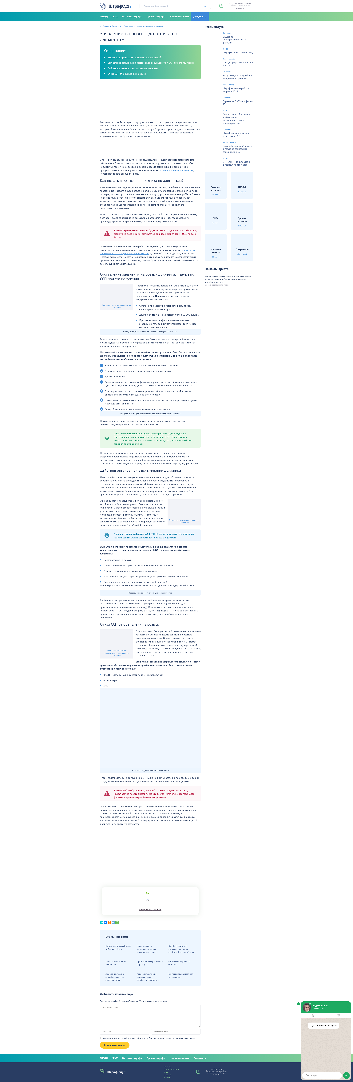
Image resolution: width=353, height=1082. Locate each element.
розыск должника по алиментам (176, 170)
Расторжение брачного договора (179, 963)
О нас (166, 1072)
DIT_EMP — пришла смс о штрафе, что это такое (236, 163)
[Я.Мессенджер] (101, 922)
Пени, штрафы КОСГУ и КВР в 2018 (238, 64)
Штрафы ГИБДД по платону (238, 52)
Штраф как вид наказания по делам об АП (237, 134)
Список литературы (171, 1069)
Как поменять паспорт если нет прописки (181, 975)
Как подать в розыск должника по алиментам (116, 306)
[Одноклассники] (109, 922)
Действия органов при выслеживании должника (133, 68)
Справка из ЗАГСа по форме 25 (238, 103)
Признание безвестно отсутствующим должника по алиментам (117, 653)
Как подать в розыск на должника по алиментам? (134, 57)
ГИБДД (104, 16)
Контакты (167, 1067)
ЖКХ (115, 16)
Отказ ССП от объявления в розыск (127, 73)
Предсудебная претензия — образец (150, 963)
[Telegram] (113, 922)
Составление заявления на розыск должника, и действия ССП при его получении (151, 62)
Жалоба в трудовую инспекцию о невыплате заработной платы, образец (181, 949)
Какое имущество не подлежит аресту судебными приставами (148, 976)
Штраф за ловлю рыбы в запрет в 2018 (236, 90)
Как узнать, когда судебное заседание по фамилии (237, 77)
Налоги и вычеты (179, 16)
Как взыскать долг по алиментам (115, 963)
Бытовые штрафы (132, 16)
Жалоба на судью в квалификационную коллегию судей (114, 976)
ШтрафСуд (120, 6)
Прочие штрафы (156, 16)
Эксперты (167, 1075)
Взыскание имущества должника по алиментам (184, 521)
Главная (106, 26)
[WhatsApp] (117, 922)
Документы (199, 16)
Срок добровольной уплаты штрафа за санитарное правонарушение (237, 148)
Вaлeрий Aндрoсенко (150, 909)
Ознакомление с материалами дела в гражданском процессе (148, 949)
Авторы (167, 1078)
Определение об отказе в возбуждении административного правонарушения (236, 118)
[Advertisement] (150, 101)
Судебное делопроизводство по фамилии (234, 39)
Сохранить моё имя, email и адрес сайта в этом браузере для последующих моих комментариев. (149, 1038)
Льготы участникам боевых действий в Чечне (118, 947)
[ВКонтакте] (105, 922)
